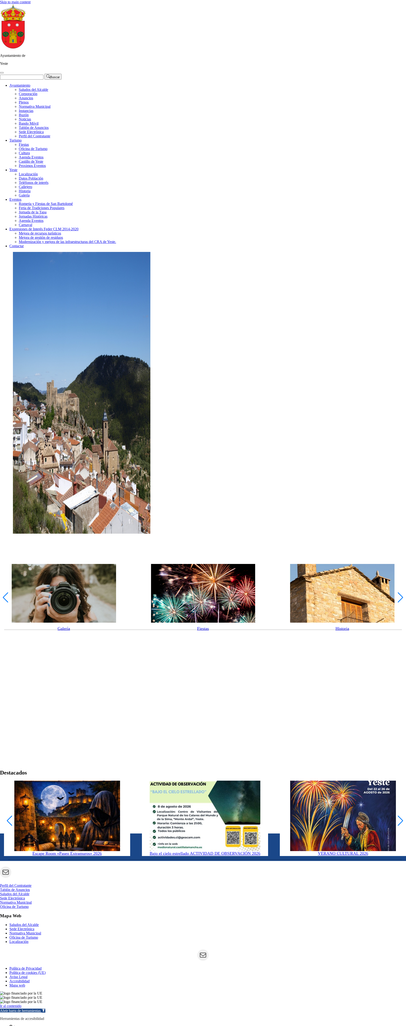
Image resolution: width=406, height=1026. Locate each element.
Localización (28, 174)
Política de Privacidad (25, 968)
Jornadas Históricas (33, 216)
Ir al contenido (10, 1006)
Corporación (28, 94)
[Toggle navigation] (2, 72)
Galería (24, 195)
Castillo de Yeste (31, 161)
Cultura (24, 153)
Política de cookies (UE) (27, 973)
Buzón (24, 115)
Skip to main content (15, 2)
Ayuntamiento (19, 85)
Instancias (26, 111)
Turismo (15, 140)
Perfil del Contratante (34, 136)
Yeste (13, 170)
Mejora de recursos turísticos (40, 233)
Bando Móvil (29, 123)
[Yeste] (13, 48)
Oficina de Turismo (33, 149)
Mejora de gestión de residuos (41, 237)
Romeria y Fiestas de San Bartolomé (46, 204)
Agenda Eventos (31, 157)
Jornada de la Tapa (33, 212)
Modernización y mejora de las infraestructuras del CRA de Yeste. (67, 242)
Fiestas (24, 145)
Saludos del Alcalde (33, 90)
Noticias (25, 119)
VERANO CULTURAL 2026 (343, 853)
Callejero (25, 187)
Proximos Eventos (32, 166)
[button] (5, 597)
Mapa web (17, 985)
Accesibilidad (19, 981)
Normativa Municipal (35, 106)
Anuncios (26, 98)
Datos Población (31, 178)
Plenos (24, 102)
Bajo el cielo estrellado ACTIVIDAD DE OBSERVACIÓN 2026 (205, 853)
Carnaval (25, 225)
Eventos (15, 199)
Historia (25, 191)
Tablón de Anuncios (34, 128)
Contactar (16, 246)
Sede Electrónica (31, 132)
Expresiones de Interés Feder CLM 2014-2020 (43, 229)
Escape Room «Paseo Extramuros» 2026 (67, 853)
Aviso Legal (18, 977)
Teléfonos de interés (33, 183)
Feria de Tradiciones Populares (41, 208)
